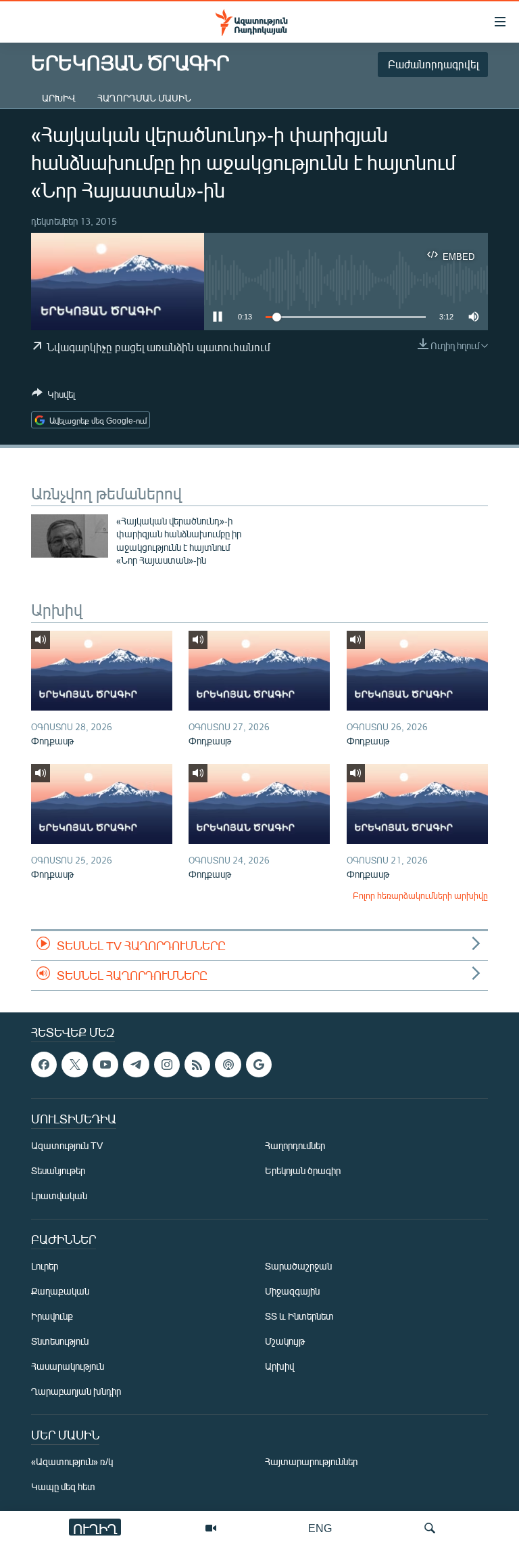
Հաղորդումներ (295, 1146)
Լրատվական (59, 1196)
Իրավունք (52, 1316)
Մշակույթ (285, 1341)
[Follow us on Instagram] (167, 1064)
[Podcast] (228, 1064)
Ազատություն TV (67, 1146)
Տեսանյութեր (58, 1171)
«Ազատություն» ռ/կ (72, 1462)
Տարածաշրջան (298, 1266)
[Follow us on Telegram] (136, 1064)
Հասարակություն (67, 1366)
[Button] (53, 396)
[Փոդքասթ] (101, 671)
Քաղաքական (60, 1291)
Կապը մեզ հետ (63, 1487)
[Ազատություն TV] (211, 1528)
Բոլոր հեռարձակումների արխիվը (420, 895)
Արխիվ (59, 98)
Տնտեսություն (60, 1341)
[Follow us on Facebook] (44, 1064)
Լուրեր (44, 1266)
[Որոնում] (430, 1528)
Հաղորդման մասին (144, 98)
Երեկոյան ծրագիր (303, 1171)
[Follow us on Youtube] (105, 1064)
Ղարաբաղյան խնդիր (76, 1391)
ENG (320, 1527)
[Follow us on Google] (259, 1064)
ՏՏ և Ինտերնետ (299, 1316)
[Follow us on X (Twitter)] (74, 1064)
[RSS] (197, 1064)
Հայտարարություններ (311, 1462)
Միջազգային (292, 1291)
